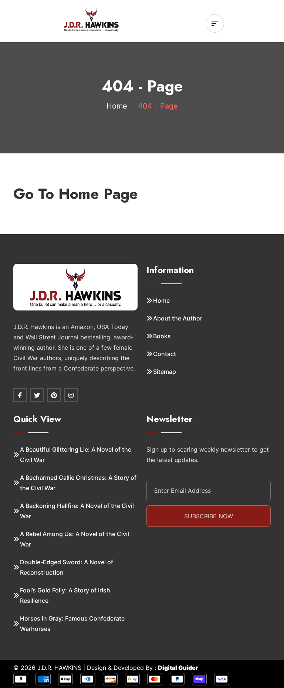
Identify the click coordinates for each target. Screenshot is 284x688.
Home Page (98, 194)
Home (116, 106)
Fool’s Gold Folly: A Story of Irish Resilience (65, 595)
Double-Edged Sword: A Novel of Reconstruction (66, 567)
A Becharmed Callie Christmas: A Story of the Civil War (78, 483)
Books (162, 336)
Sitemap (164, 371)
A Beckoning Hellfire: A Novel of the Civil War (77, 511)
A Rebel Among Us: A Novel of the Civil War (74, 539)
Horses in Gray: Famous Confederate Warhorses (72, 623)
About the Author (177, 318)
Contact (164, 354)
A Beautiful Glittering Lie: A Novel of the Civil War (75, 454)
